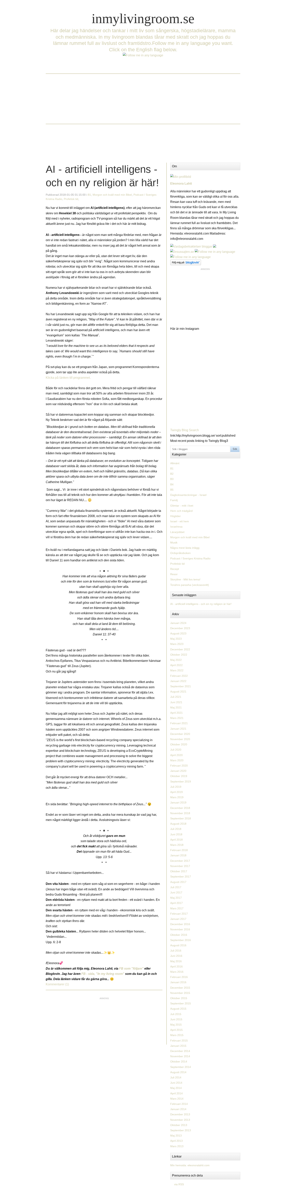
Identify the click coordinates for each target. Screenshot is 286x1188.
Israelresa (176, 526)
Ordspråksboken (180, 553)
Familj (174, 500)
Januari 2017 (178, 918)
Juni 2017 (176, 892)
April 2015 (176, 1029)
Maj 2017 (176, 897)
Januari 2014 (178, 1109)
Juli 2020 (175, 749)
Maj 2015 (176, 1024)
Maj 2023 (176, 638)
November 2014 (180, 1056)
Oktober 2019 (178, 776)
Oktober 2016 (178, 934)
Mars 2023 (176, 643)
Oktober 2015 (178, 998)
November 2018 (180, 813)
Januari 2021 (178, 728)
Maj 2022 (176, 659)
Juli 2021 (175, 696)
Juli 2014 (175, 1077)
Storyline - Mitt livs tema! (185, 579)
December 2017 (180, 860)
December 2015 (180, 987)
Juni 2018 (176, 834)
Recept (174, 568)
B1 (89, 194)
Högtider (175, 516)
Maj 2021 (176, 707)
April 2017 (176, 903)
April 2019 (176, 792)
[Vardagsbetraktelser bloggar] (191, 246)
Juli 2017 (175, 887)
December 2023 (180, 628)
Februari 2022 (179, 675)
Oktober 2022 (178, 654)
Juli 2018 (175, 828)
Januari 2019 (178, 802)
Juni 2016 (176, 955)
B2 (172, 473)
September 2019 (180, 781)
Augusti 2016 (178, 945)
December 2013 (180, 1114)
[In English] (143, 55)
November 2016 (180, 929)
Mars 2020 (176, 760)
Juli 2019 (175, 786)
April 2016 (176, 966)
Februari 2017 (179, 913)
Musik (173, 542)
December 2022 (180, 649)
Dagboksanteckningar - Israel (188, 494)
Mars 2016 (176, 971)
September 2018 (180, 818)
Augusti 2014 (178, 1072)
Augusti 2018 (178, 823)
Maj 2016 (176, 961)
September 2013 (180, 1130)
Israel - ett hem (179, 521)
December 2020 (180, 733)
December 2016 (180, 924)
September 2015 (180, 1003)
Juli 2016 (175, 950)
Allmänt (174, 463)
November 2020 (180, 739)
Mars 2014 (176, 1098)
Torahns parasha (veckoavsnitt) (189, 584)
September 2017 (180, 876)
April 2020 (176, 755)
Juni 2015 (176, 1019)
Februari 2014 (179, 1103)
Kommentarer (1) (57, 984)
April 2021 (176, 712)
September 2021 (180, 686)
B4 (172, 484)
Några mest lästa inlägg (184, 547)
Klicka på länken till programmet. (68, 377)
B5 (172, 489)
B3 (172, 479)
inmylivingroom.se (143, 18)
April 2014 (176, 1093)
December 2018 (180, 807)
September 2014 (180, 1067)
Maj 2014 (176, 1087)
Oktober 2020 (178, 744)
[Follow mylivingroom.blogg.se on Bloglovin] (185, 264)
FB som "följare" (131, 968)
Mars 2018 (176, 844)
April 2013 (176, 1140)
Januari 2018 (178, 855)
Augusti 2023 (178, 633)
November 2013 (180, 1119)
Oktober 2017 (178, 871)
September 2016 (180, 940)
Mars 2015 (176, 1035)
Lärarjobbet (177, 532)
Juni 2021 (176, 702)
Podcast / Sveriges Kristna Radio (190, 558)
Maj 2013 (176, 1135)
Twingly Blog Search (184, 430)
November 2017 (180, 866)
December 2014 (180, 1051)
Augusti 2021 (178, 691)
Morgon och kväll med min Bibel (112, 194)
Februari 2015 (179, 1040)
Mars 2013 (176, 1146)
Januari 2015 (178, 1045)
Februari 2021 (179, 723)
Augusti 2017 (178, 882)
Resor (174, 574)
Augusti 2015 (178, 1008)
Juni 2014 (176, 1082)
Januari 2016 (178, 982)
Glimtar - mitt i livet (181, 505)
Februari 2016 (179, 977)
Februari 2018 (179, 850)
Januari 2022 (178, 681)
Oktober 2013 (178, 1125)
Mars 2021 (176, 718)
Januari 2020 (178, 770)
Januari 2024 (178, 623)
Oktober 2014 (178, 1061)
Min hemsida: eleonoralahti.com (190, 1165)
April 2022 (176, 665)
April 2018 (176, 839)
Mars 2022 (176, 670)
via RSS (179, 1184)
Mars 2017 (176, 908)
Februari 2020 (179, 765)
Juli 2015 (175, 1014)
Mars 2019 (176, 797)
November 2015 (180, 992)
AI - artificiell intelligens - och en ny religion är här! (201, 603)
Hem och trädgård (181, 510)
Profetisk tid (71, 199)
